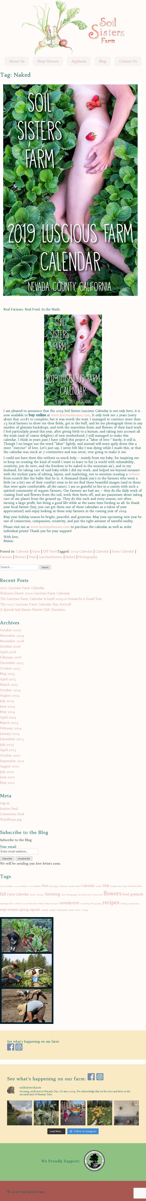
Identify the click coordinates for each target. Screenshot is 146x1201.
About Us (16, 61)
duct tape (123, 886)
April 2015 (8, 679)
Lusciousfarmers (50, 557)
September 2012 (12, 761)
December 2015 (12, 663)
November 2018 (12, 641)
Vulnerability (61, 910)
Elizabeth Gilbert (135, 886)
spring (24, 910)
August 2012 (9, 766)
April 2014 (8, 717)
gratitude (136, 894)
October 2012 (10, 755)
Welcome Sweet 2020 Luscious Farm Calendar (35, 593)
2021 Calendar (34, 886)
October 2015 (10, 668)
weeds (71, 910)
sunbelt (52, 910)
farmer (33, 895)
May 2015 (7, 674)
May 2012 (7, 783)
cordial (98, 886)
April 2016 (8, 652)
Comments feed (12, 814)
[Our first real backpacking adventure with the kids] (19, 1112)
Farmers (6, 557)
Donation (114, 886)
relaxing (123, 903)
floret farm (87, 895)
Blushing (63, 886)
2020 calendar (20, 886)
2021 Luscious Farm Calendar (22, 588)
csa (105, 885)
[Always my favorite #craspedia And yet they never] (99, 1112)
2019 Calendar (81, 551)
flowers (20, 557)
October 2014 (10, 690)
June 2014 (7, 706)
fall (3, 893)
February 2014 (11, 728)
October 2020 (10, 630)
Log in (4, 803)
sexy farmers (133, 903)
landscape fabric (7, 903)
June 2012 (7, 777)
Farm (36, 551)
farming (52, 893)
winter (77, 910)
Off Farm (50, 551)
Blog (102, 61)
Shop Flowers (48, 61)
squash (35, 910)
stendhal (44, 910)
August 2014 (9, 695)
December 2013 (12, 739)
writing (85, 910)
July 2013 (7, 744)
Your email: (8, 847)
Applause (78, 61)
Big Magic (54, 886)
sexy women (9, 910)
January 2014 (10, 734)
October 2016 (10, 646)
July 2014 (7, 701)
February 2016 (10, 657)
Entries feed (9, 809)
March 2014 (9, 723)
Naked (70, 557)
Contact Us (128, 61)
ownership (85, 903)
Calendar (22, 551)
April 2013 (8, 750)
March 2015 (9, 684)
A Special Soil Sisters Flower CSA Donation (32, 610)
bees (45, 886)
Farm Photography (69, 895)
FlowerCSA (98, 895)
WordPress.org (11, 819)
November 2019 (12, 636)
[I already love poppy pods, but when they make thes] (46, 1112)
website (134, 474)
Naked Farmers (51, 903)
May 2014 (7, 712)
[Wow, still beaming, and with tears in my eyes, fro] (73, 1112)
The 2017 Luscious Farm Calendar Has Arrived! (35, 604)
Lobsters (18, 903)
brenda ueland (74, 886)
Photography (87, 557)
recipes (110, 902)
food (32, 557)
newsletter (69, 902)
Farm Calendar (123, 551)
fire (79, 895)
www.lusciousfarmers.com (70, 415)
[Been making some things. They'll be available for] (126, 1112)
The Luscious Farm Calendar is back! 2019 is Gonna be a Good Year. (51, 599)
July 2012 (7, 772)
